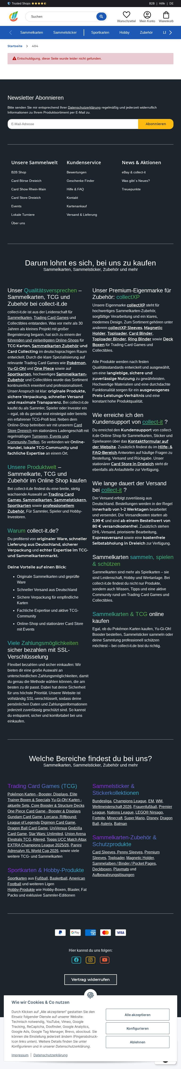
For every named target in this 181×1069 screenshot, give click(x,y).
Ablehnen (137, 1042)
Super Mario (134, 818)
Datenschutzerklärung (84, 107)
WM (159, 801)
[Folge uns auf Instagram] (90, 960)
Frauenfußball (145, 807)
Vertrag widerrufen (90, 979)
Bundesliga (101, 801)
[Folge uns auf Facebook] (76, 960)
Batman (120, 824)
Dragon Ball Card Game (28, 828)
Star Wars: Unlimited (46, 834)
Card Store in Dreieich (132, 464)
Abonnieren (156, 124)
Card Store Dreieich (26, 198)
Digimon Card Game (58, 822)
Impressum (20, 1055)
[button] (126, 16)
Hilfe (162, 3)
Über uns (18, 223)
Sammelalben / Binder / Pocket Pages (124, 863)
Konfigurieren (138, 1028)
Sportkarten (100, 32)
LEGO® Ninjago (149, 812)
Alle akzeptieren (138, 1015)
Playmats (121, 869)
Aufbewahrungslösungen (113, 875)
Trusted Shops (21, 3)
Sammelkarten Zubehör (55, 346)
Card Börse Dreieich (26, 181)
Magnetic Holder (140, 858)
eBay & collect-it (134, 172)
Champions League (129, 801)
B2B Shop (18, 172)
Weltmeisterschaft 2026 (112, 807)
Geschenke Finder (80, 181)
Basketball (58, 878)
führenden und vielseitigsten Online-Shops (43, 340)
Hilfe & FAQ (75, 189)
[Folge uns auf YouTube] (104, 960)
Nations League (120, 812)
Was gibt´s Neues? (136, 181)
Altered (39, 839)
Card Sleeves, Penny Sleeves (117, 852)
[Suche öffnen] (101, 16)
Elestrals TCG (19, 839)
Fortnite (98, 818)
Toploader (116, 858)
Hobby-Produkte (21, 890)
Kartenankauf (77, 206)
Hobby (124, 32)
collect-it (152, 422)
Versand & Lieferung (82, 214)
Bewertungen (76, 172)
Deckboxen (101, 869)
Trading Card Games (51, 318)
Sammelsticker (65, 32)
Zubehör (146, 32)
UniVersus (58, 828)
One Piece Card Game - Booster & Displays (44, 811)
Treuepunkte (131, 189)
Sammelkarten (31, 32)
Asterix (106, 824)
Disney (152, 818)
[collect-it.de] (14, 16)
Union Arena (75, 834)
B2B (152, 3)
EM (151, 801)
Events (16, 206)
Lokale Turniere (23, 214)
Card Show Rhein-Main (28, 189)
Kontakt (72, 198)
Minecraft (114, 818)
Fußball (41, 878)
